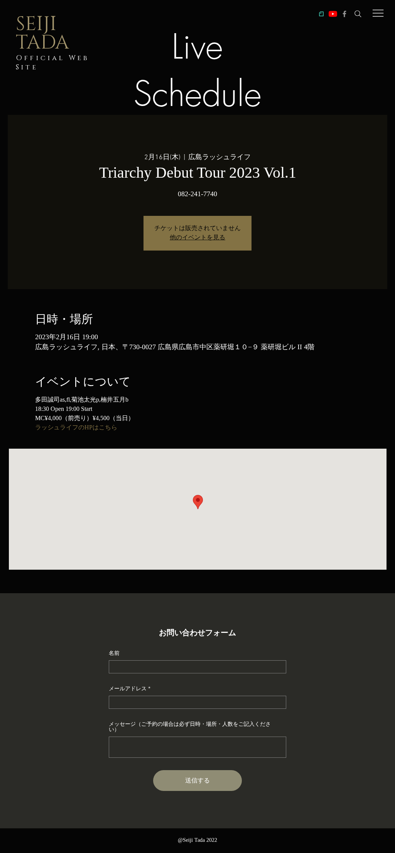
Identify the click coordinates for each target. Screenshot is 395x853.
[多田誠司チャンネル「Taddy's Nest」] (333, 14)
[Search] (358, 14)
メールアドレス (128, 688)
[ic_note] (321, 14)
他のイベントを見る (197, 238)
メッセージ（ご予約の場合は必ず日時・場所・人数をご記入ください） (190, 726)
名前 (114, 653)
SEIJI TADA (42, 33)
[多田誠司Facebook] (344, 14)
